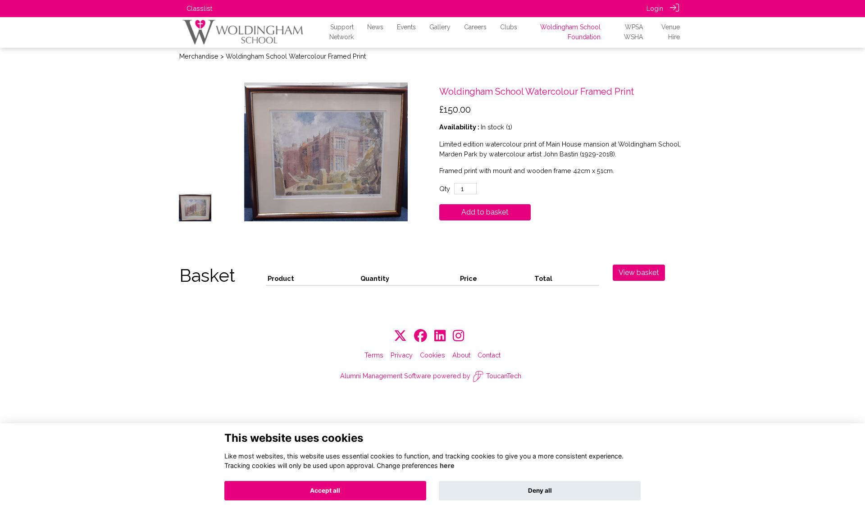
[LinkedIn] (440, 336)
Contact (489, 355)
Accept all (325, 490)
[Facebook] (420, 336)
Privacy (402, 355)
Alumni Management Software (385, 376)
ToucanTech (503, 376)
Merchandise (199, 56)
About (461, 355)
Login (654, 8)
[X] (400, 336)
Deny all (540, 490)
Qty (444, 188)
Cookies (432, 355)
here (447, 465)
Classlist (199, 8)
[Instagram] (458, 336)
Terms (373, 355)
